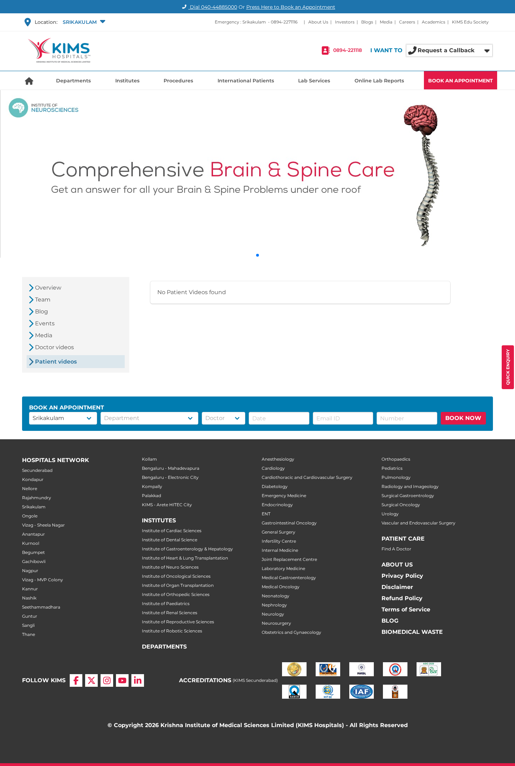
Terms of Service (406, 609)
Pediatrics (392, 468)
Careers (407, 22)
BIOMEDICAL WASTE (412, 632)
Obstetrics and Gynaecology (291, 632)
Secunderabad (37, 470)
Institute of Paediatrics (166, 603)
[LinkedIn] (137, 680)
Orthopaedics (396, 459)
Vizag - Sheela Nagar (43, 525)
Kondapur (32, 479)
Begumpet (33, 552)
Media (386, 22)
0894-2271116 (284, 22)
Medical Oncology (281, 586)
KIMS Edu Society (470, 22)
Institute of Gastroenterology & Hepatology (187, 548)
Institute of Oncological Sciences (176, 576)
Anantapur (33, 534)
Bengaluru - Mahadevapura (170, 468)
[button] (83, 22)
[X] (91, 680)
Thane (28, 634)
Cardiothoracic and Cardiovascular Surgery (307, 477)
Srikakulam (34, 506)
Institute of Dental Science (169, 539)
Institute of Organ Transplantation (178, 585)
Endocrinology (277, 504)
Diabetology (275, 486)
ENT (266, 513)
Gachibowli (34, 561)
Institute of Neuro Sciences (170, 567)
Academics (433, 22)
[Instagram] (107, 680)
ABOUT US (397, 564)
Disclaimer (397, 587)
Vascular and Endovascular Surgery (418, 523)
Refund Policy (402, 598)
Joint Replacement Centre (289, 559)
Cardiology (273, 468)
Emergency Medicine (284, 495)
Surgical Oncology (401, 504)
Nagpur (30, 570)
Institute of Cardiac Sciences (171, 530)
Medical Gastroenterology (289, 577)
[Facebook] (76, 680)
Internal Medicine (280, 550)
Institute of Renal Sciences (169, 612)
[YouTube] (122, 680)
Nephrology (274, 605)
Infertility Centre (279, 541)
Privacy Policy (402, 575)
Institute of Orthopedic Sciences (176, 594)
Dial (212, 7)
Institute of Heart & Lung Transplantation (185, 558)
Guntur (29, 616)
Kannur (30, 588)
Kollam (149, 459)
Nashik (29, 598)
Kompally (152, 486)
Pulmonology (396, 477)
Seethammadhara (41, 607)
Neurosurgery (276, 623)
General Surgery (278, 532)
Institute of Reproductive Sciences (178, 621)
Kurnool (30, 543)
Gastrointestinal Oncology (289, 523)
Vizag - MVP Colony (42, 579)
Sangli (28, 625)
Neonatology (275, 595)
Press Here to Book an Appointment (290, 7)
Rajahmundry (36, 497)
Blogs (367, 22)
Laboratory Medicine (283, 568)
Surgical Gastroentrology (408, 495)
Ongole (29, 515)
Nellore (29, 488)
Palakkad (151, 495)
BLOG (390, 620)
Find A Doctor (396, 548)
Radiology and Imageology (410, 486)
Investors (345, 22)
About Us (318, 22)
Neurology (273, 614)
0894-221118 (347, 50)
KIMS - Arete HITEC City (167, 504)
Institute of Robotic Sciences (172, 630)
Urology (390, 513)
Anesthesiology (278, 459)
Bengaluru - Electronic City (170, 477)
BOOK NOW (463, 418)
